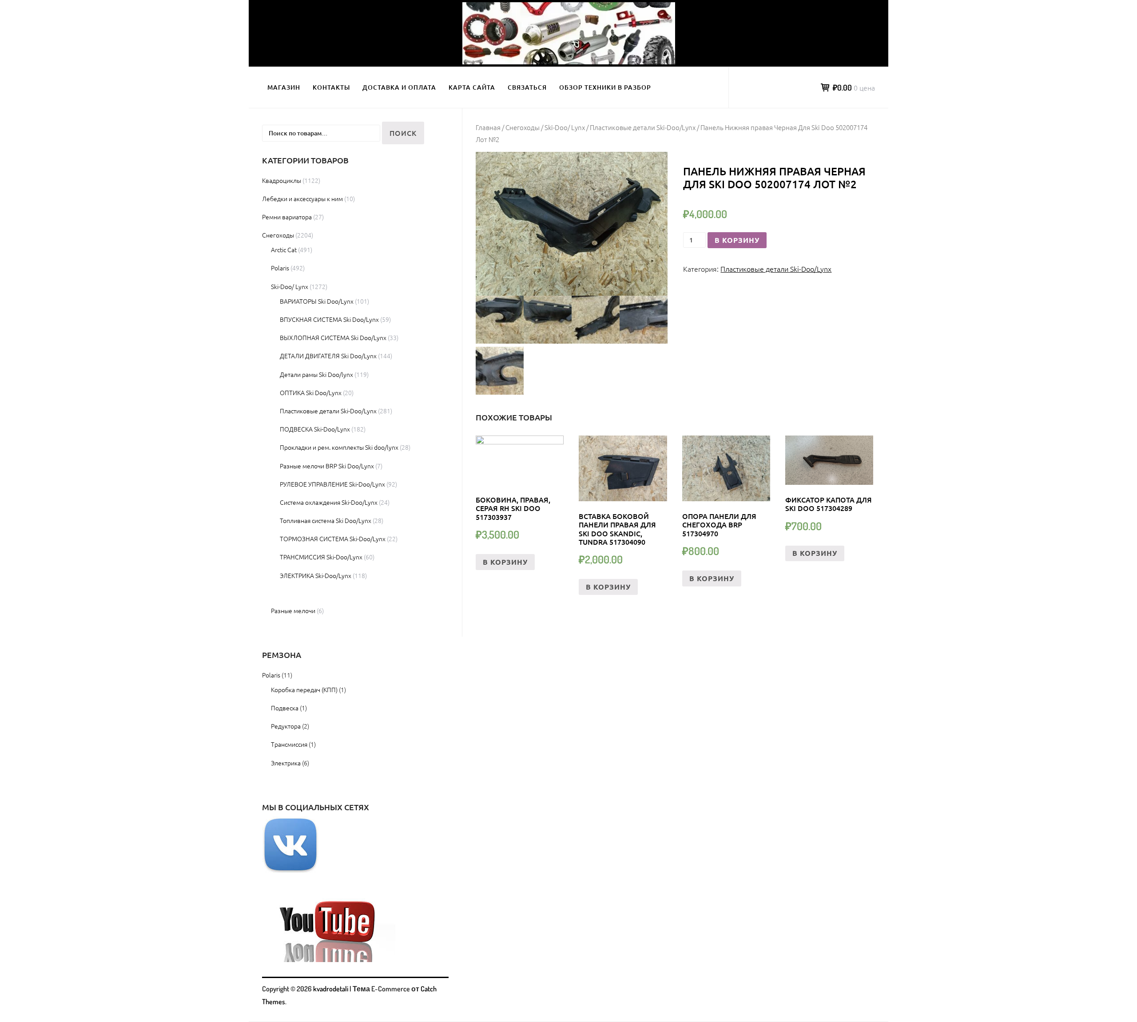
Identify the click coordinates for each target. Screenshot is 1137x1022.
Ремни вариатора (287, 216)
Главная (488, 127)
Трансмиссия (289, 744)
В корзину (737, 240)
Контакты (331, 87)
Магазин (283, 87)
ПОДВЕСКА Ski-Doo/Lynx (315, 428)
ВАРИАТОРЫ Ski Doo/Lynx (317, 301)
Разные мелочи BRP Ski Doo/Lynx (327, 465)
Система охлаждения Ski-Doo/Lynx (329, 502)
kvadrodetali (330, 988)
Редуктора (286, 725)
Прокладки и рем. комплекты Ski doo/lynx (339, 447)
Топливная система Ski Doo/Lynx (325, 520)
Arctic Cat (284, 249)
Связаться (527, 87)
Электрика (286, 762)
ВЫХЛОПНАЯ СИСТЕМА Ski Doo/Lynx (333, 337)
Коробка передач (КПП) (304, 689)
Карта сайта (472, 87)
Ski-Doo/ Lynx (565, 127)
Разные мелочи (293, 610)
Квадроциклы (281, 180)
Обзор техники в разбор (605, 87)
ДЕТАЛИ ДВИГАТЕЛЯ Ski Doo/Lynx (328, 355)
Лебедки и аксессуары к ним (302, 198)
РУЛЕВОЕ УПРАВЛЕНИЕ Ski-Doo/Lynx (332, 483)
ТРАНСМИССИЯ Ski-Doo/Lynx (321, 556)
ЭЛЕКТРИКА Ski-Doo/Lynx (315, 575)
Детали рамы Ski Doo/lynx (316, 374)
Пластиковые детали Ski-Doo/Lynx (643, 127)
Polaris (280, 267)
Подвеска (284, 707)
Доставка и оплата (399, 87)
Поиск (403, 133)
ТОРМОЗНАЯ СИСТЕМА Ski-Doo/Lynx (333, 538)
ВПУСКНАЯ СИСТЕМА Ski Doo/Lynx (329, 319)
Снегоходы (522, 127)
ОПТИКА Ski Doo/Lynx (311, 392)
